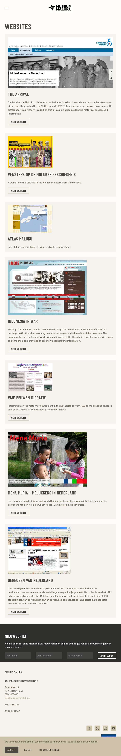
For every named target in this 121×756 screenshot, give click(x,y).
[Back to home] (60, 8)
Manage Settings (49, 749)
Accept (11, 749)
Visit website (19, 121)
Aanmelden (107, 655)
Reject (27, 749)
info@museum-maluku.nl (17, 697)
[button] (6, 8)
